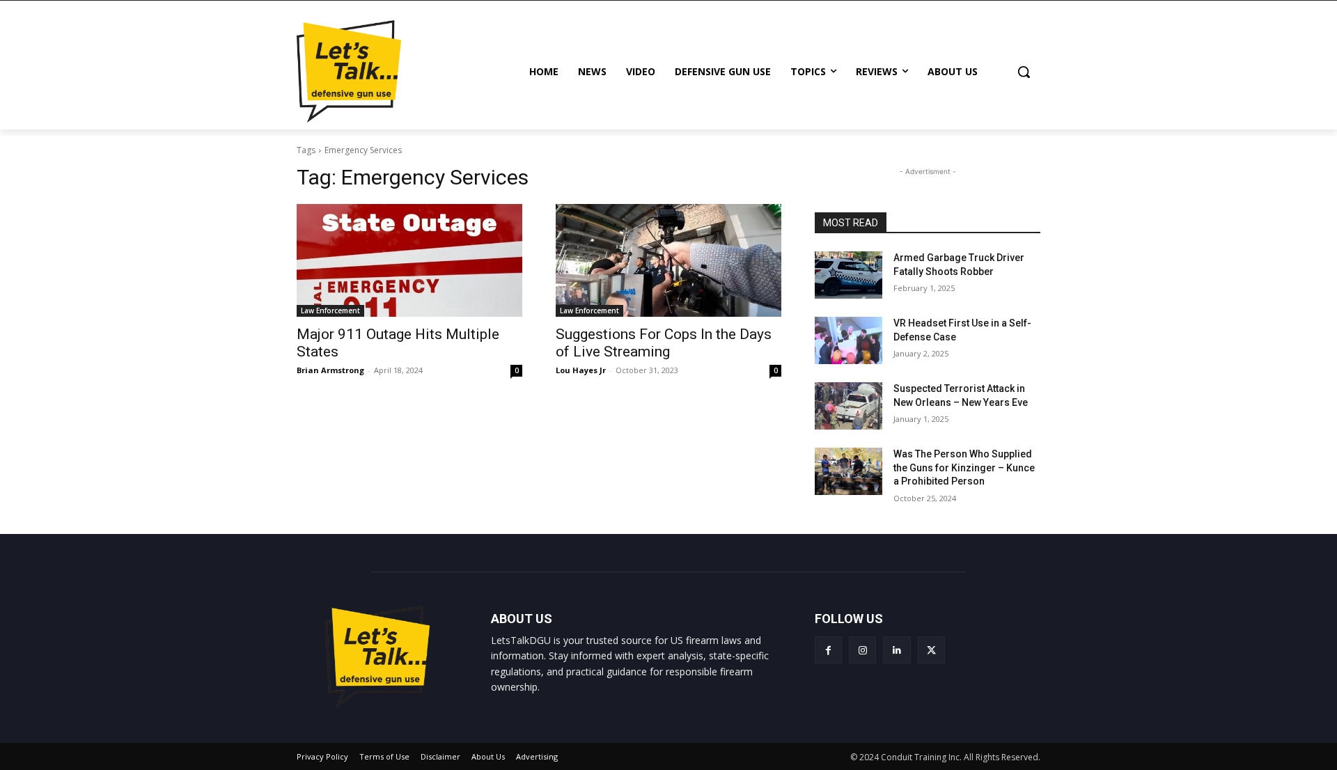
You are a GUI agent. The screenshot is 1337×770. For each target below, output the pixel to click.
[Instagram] (862, 649)
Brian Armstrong (330, 370)
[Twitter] (931, 649)
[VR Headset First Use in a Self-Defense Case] (848, 340)
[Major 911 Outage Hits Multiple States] (409, 260)
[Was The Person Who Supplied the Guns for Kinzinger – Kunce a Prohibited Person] (848, 471)
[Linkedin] (896, 649)
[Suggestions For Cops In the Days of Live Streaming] (668, 260)
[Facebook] (828, 649)
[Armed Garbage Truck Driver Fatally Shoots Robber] (848, 275)
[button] (1023, 71)
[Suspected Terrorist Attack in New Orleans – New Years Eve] (848, 406)
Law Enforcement (330, 310)
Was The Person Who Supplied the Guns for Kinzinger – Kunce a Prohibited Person (964, 467)
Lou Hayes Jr (581, 370)
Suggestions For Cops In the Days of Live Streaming (664, 343)
